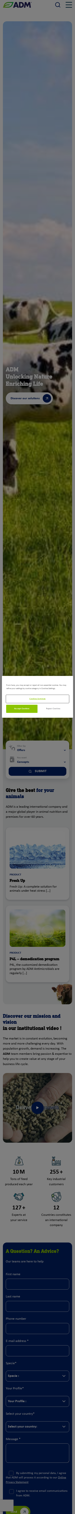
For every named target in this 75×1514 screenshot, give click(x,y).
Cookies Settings (37, 699)
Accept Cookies (21, 708)
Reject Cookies (53, 708)
